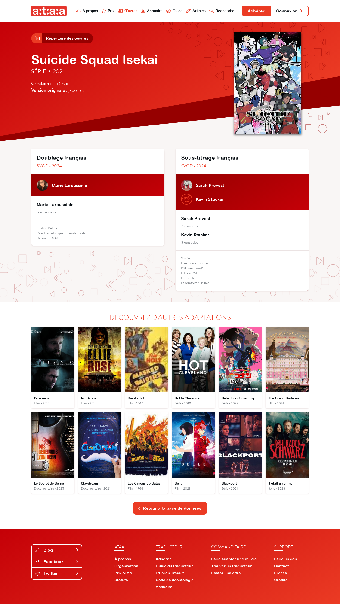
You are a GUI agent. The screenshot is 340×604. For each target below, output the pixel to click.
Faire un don (285, 559)
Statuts (121, 580)
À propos (90, 11)
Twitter (50, 573)
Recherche (225, 11)
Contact (281, 566)
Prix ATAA (123, 573)
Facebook (53, 561)
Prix (111, 11)
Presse (280, 573)
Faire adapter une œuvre (234, 559)
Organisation (126, 566)
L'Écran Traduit (170, 573)
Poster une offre (226, 573)
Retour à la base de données (172, 508)
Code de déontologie (175, 580)
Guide (177, 11)
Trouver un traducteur (231, 566)
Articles (199, 11)
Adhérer (256, 11)
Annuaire (155, 11)
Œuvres (130, 11)
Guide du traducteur (174, 566)
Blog (47, 550)
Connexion (287, 11)
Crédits (280, 580)
